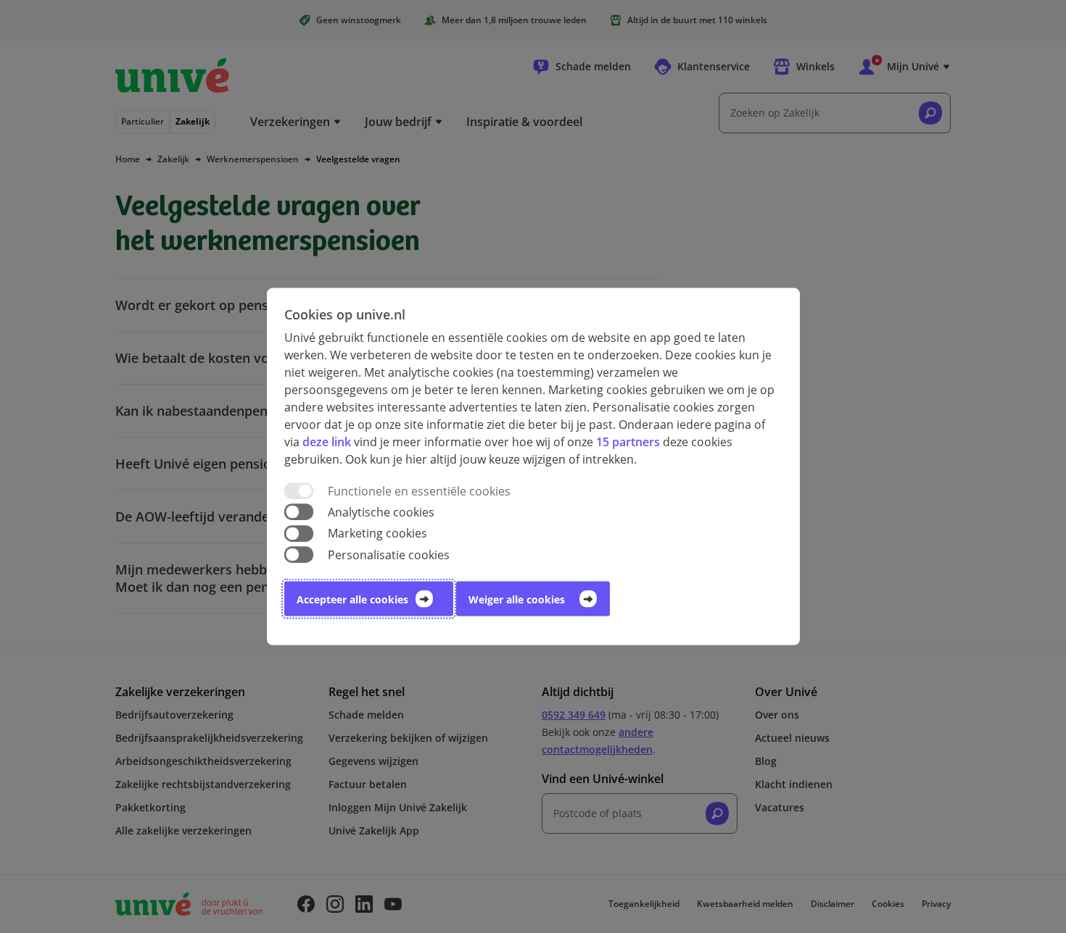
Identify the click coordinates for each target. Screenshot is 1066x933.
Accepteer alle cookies (352, 599)
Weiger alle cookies (516, 599)
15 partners (628, 442)
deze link (326, 442)
